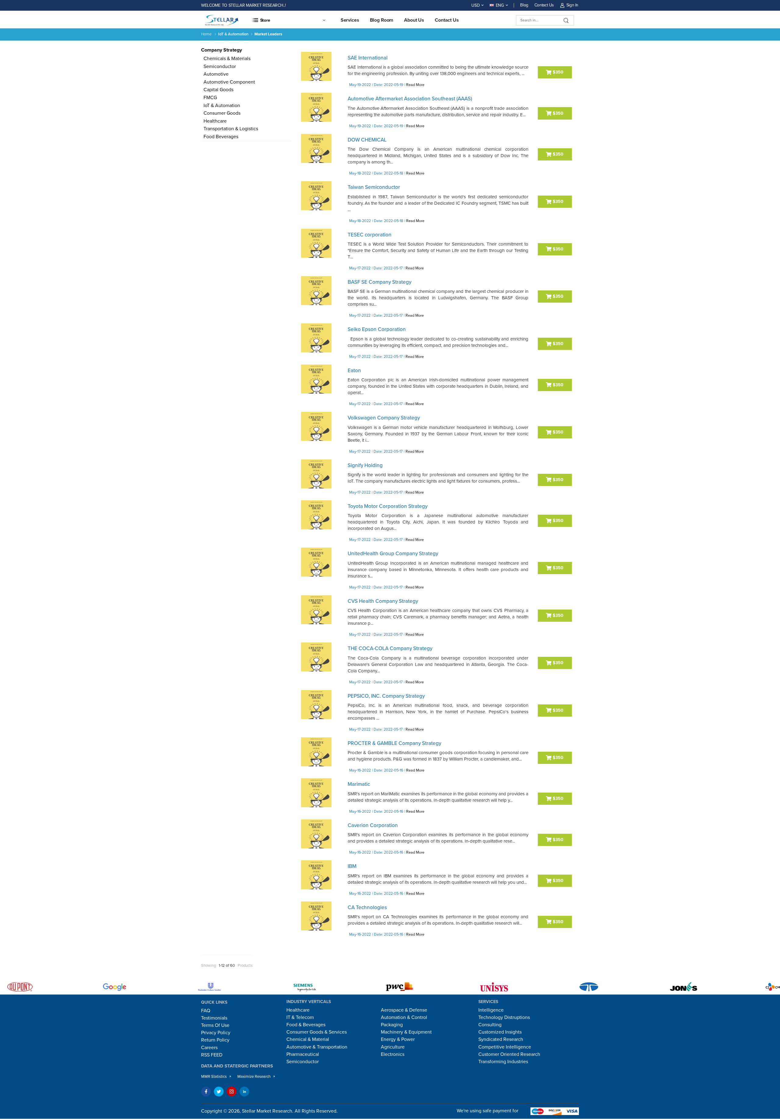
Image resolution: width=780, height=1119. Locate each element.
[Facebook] (206, 1091)
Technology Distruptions (504, 1017)
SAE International (368, 58)
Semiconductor (218, 66)
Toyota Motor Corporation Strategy (387, 506)
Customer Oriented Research (509, 1054)
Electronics (392, 1054)
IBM (352, 866)
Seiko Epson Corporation (377, 329)
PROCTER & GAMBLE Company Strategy (394, 743)
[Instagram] (231, 1091)
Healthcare (214, 121)
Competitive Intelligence (504, 1047)
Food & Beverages (305, 1025)
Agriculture (393, 1047)
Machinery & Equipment (406, 1032)
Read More (415, 85)
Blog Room (382, 20)
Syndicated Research (500, 1039)
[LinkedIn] (244, 1091)
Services (350, 20)
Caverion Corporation (373, 825)
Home (206, 34)
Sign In (572, 5)
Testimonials (214, 1018)
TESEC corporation (370, 235)
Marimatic (359, 784)
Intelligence (491, 1010)
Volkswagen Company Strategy (384, 418)
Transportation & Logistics (229, 129)
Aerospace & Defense (404, 1010)
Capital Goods (217, 90)
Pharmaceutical (302, 1054)
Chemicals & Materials (225, 59)
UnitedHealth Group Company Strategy (393, 553)
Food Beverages (219, 137)
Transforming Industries (503, 1062)
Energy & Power (398, 1039)
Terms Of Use (215, 1025)
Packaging (392, 1025)
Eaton (354, 370)
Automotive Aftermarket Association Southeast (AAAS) (410, 98)
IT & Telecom (300, 1017)
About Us (414, 20)
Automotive (215, 74)
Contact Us (544, 5)
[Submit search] (566, 20)
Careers (209, 1048)
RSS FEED (211, 1055)
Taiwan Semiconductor (374, 187)
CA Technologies (367, 907)
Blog (524, 5)
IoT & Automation (220, 106)
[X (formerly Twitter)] (219, 1091)
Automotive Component (228, 82)
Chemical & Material (307, 1039)
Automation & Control (404, 1017)
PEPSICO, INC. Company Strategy (386, 696)
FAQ (205, 1011)
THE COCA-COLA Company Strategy (390, 648)
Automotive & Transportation (316, 1047)
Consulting (490, 1025)
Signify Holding (365, 465)
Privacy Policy (215, 1033)
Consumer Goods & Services (316, 1032)
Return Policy (215, 1040)
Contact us (447, 20)
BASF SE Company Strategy (379, 282)
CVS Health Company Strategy (383, 601)
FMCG (209, 98)
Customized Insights (500, 1032)
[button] (289, 20)
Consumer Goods (220, 113)
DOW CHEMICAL (367, 140)
